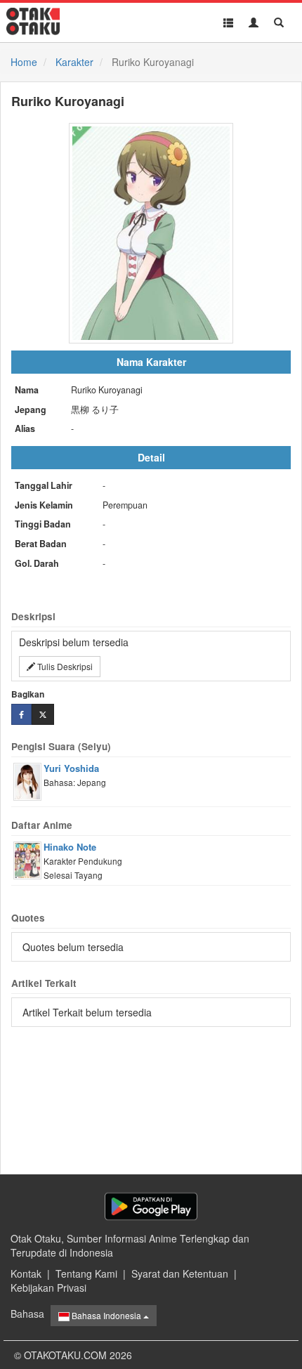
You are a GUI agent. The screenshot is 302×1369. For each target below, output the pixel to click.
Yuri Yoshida (71, 768)
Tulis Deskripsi (64, 666)
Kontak (26, 1273)
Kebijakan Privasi (48, 1287)
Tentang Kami (86, 1273)
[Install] (151, 1206)
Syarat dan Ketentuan (179, 1273)
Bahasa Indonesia (106, 1315)
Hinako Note (70, 846)
